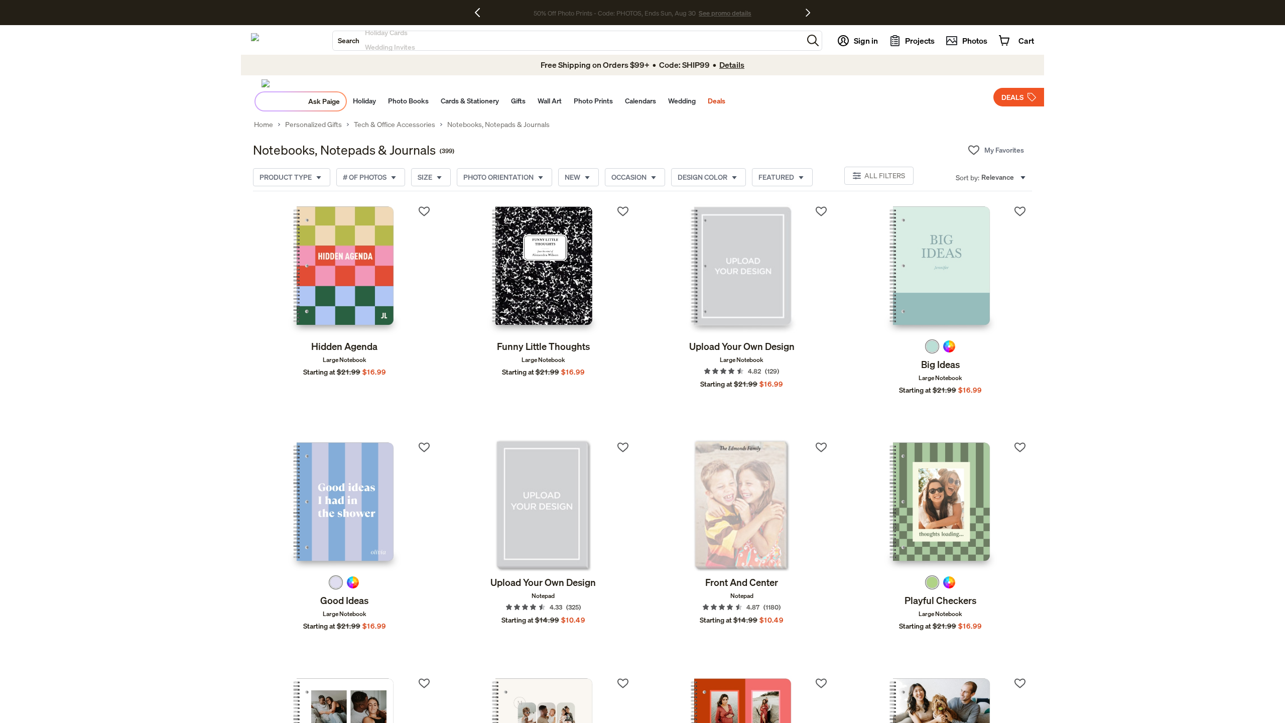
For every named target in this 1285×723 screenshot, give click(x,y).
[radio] (932, 346)
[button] (813, 40)
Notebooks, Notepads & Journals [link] (498, 124)
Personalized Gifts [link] (313, 124)
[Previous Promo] (481, 12)
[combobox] (568, 40)
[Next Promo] (808, 13)
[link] (345, 269)
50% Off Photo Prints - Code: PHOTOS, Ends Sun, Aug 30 (615, 13)
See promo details (725, 13)
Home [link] (263, 124)
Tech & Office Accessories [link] (394, 124)
